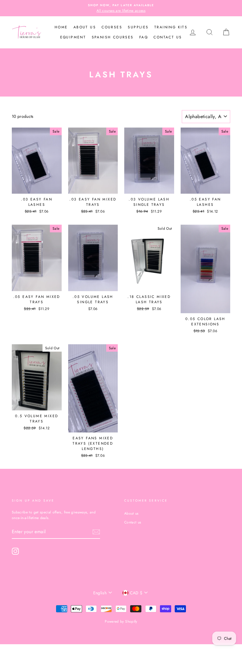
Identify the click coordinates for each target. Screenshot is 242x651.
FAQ (143, 37)
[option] (121, 8)
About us (84, 27)
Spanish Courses (113, 37)
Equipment (73, 37)
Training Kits (170, 27)
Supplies (138, 27)
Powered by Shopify (121, 621)
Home (61, 27)
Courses (112, 27)
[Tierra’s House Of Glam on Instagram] (15, 551)
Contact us (167, 37)
